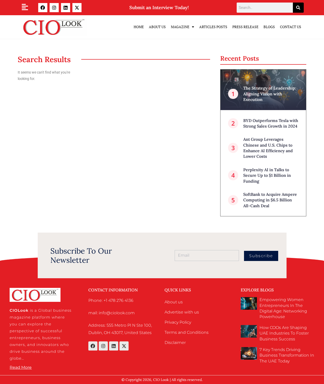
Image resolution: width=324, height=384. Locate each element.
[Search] (298, 8)
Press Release (245, 26)
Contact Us (290, 26)
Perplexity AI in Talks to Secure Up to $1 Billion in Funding (267, 175)
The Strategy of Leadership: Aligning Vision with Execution (269, 93)
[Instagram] (54, 7)
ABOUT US (157, 26)
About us (174, 302)
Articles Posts (213, 26)
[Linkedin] (65, 7)
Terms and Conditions (187, 332)
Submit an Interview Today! (159, 7)
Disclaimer (175, 342)
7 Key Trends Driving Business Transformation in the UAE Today (286, 355)
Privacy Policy (178, 322)
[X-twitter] (77, 7)
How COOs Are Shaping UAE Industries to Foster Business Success (284, 333)
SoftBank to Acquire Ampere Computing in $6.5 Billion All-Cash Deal (270, 200)
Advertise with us (182, 312)
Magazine (180, 26)
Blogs (269, 26)
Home (139, 26)
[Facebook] (42, 7)
